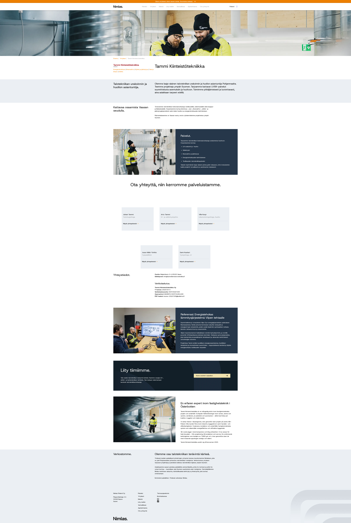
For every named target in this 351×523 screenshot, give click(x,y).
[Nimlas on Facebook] (163, 501)
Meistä (161, 6)
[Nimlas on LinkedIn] (163, 499)
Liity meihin (170, 6)
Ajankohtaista (192, 6)
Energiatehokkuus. (119, 69)
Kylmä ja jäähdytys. (141, 69)
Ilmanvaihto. (131, 69)
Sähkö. (121, 72)
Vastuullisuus (181, 6)
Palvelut (144, 6)
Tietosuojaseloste (163, 493)
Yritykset (153, 6)
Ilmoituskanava (162, 496)
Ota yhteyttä (204, 6)
